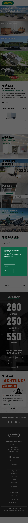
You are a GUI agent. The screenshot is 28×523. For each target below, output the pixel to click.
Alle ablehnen (8, 271)
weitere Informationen (8, 256)
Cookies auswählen (8, 261)
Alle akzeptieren (9, 266)
